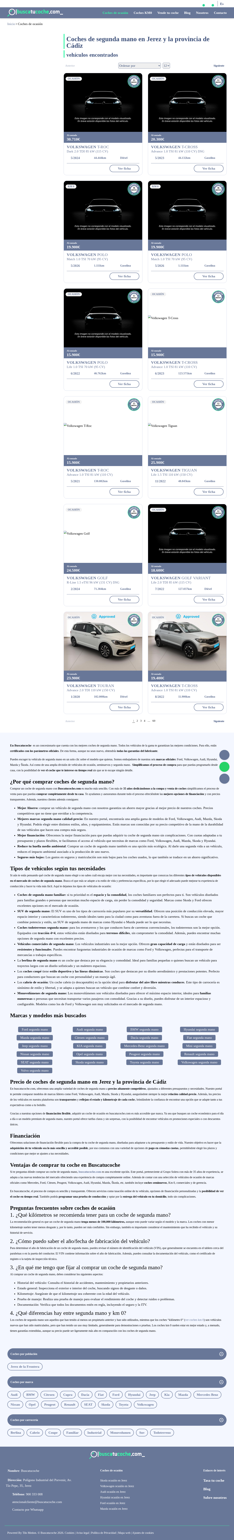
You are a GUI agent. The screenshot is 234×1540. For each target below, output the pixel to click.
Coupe (53, 1432)
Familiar (72, 1432)
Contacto (220, 13)
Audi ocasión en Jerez (113, 1491)
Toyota (123, 1404)
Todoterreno (162, 1432)
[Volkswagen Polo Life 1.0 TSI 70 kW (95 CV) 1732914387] (103, 318)
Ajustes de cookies (143, 1532)
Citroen (49, 1395)
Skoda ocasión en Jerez (113, 1480)
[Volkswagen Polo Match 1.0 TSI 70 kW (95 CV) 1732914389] (103, 210)
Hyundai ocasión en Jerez (115, 1497)
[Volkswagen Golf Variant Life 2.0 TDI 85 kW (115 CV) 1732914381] (187, 533)
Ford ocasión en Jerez (112, 1503)
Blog (187, 13)
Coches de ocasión (115, 13)
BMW (30, 1395)
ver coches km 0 (194, 1319)
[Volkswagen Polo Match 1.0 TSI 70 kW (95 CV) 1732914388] (187, 210)
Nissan (15, 1404)
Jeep (152, 1395)
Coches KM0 (143, 13)
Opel (32, 1404)
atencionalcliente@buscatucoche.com (37, 1502)
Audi (14, 1395)
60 (153, 720)
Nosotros (202, 13)
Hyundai (134, 1395)
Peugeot (49, 1404)
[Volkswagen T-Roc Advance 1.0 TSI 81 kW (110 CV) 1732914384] (103, 425)
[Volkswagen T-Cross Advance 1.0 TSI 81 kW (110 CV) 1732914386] (187, 318)
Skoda (105, 1404)
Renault (69, 1404)
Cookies (69, 1532)
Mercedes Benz (207, 1395)
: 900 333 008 (27, 1494)
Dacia (85, 1395)
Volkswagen (145, 1404)
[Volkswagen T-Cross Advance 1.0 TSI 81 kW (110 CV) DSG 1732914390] (187, 102)
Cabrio (35, 1432)
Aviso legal (82, 1532)
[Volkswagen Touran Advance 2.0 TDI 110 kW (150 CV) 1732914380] (103, 641)
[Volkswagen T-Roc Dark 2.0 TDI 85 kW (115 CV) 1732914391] (103, 102)
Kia (166, 1395)
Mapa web (124, 1532)
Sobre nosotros (215, 1498)
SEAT (88, 1404)
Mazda (183, 1395)
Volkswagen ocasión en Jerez (117, 1486)
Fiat (101, 1395)
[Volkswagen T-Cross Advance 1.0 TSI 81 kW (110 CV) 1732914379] (187, 641)
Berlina (16, 1432)
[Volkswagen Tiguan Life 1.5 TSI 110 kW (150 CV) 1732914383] (187, 425)
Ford (115, 1395)
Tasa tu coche (213, 1480)
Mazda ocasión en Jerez (114, 1508)
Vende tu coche (168, 13)
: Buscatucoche (23, 1471)
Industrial (94, 1432)
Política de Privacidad (103, 1532)
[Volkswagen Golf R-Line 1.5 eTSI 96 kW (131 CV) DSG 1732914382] (103, 533)
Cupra (67, 1395)
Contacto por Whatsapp (28, 1509)
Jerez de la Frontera (25, 1366)
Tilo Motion (29, 1532)
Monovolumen (120, 1432)
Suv (142, 1432)
